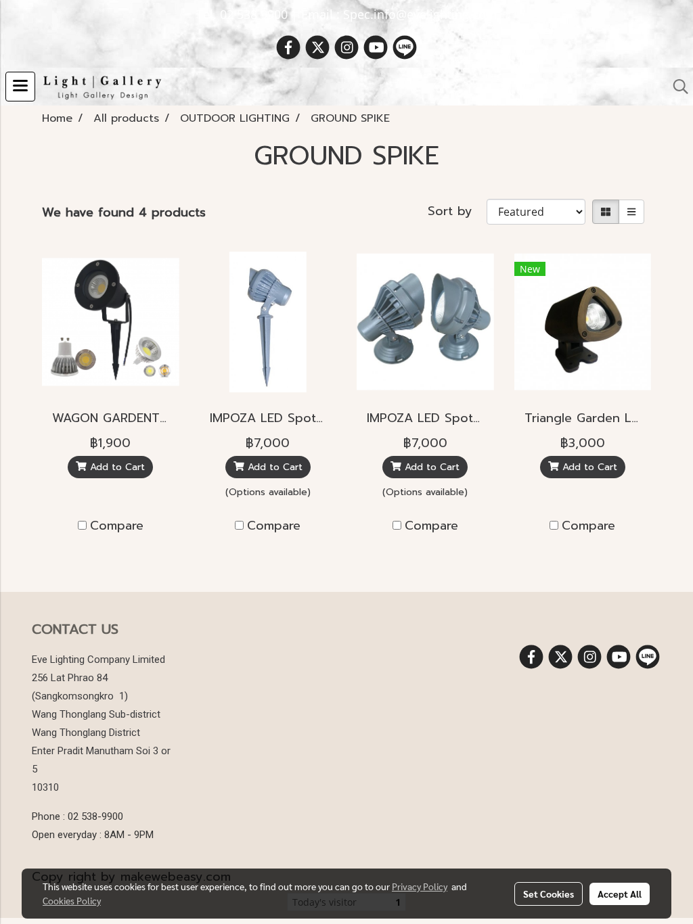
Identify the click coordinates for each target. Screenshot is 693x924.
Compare (116, 526)
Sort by (457, 211)
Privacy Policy (419, 886)
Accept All (620, 893)
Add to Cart (116, 467)
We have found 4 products (124, 213)
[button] (676, 86)
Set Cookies (548, 893)
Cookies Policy (72, 900)
